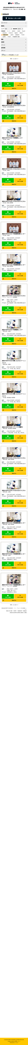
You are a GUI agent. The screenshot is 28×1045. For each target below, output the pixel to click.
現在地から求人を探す (14, 18)
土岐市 (11, 34)
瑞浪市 (16, 33)
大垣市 (18, 31)
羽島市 (21, 33)
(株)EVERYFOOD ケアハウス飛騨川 (12, 427)
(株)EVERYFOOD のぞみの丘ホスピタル (13, 73)
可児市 (22, 34)
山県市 (4, 36)
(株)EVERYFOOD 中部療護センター (12, 138)
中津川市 (11, 33)
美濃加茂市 (5, 34)
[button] (8, 84)
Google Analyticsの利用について (14, 1041)
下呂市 (9, 36)
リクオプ (16, 1042)
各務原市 (17, 34)
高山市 (23, 31)
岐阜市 (13, 31)
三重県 (25, 612)
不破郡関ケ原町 (16, 36)
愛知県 (22, 612)
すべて (8, 31)
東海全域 (12, 612)
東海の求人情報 (9, 610)
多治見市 (5, 33)
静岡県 (18, 612)
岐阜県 (15, 610)
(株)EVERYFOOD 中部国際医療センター (13, 234)
